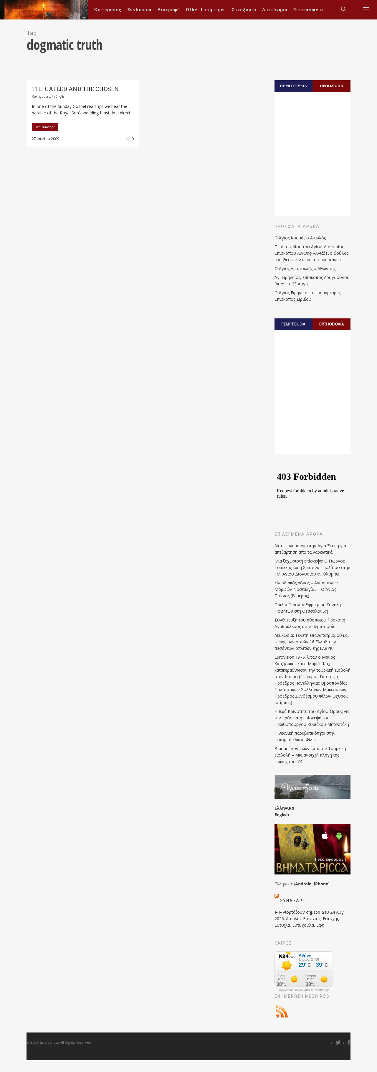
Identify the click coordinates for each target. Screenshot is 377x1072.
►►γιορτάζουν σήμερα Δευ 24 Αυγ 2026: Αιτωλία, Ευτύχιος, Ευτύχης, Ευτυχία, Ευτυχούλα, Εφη (309, 918)
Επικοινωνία (308, 9)
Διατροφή (169, 9)
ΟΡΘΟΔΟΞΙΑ (331, 85)
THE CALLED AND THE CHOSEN (75, 89)
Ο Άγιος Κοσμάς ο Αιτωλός (300, 238)
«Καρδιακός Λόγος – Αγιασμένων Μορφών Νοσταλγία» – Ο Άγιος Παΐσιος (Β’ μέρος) (306, 589)
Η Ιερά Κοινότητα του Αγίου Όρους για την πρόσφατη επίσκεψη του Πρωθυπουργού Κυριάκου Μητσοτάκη (312, 717)
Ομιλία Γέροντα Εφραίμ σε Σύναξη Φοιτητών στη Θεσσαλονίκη (308, 608)
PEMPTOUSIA (293, 324)
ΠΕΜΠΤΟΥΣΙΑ (293, 85)
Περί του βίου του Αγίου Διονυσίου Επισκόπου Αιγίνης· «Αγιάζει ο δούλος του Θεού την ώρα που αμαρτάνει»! (311, 253)
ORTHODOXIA (331, 324)
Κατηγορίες (107, 9)
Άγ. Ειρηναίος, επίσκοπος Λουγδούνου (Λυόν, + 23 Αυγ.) (312, 280)
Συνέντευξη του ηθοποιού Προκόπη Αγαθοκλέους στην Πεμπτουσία (310, 623)
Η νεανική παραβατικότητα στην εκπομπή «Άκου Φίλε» (305, 736)
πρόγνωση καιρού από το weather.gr (304, 990)
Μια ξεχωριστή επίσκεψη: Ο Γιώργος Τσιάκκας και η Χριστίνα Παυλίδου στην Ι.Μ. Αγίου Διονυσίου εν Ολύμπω (312, 567)
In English (59, 96)
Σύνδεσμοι (139, 9)
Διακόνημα (274, 9)
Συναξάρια (244, 9)
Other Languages (206, 9)
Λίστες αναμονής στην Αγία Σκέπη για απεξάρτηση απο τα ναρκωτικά (310, 549)
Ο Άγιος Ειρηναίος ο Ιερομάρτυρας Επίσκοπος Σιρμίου (307, 296)
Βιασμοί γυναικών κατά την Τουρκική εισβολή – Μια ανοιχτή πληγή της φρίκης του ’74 (310, 755)
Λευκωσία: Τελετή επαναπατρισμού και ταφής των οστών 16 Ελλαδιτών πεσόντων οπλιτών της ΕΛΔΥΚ (312, 641)
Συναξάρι (292, 900)
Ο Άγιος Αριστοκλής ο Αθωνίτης (305, 268)
